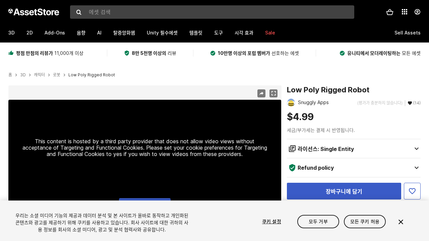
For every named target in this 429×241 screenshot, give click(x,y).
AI (99, 32)
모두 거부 (318, 221)
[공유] (261, 93)
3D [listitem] (23, 75)
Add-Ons (55, 32)
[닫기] (401, 222)
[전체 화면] (273, 93)
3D (11, 32)
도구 (218, 32)
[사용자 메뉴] (417, 12)
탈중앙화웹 (124, 32)
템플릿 (195, 32)
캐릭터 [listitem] (39, 75)
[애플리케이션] (405, 12)
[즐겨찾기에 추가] (412, 191)
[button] (390, 12)
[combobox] (212, 12)
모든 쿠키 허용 (364, 221)
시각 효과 (244, 32)
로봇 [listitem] (56, 75)
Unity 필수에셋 (162, 32)
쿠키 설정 (271, 221)
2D (29, 32)
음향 (81, 32)
